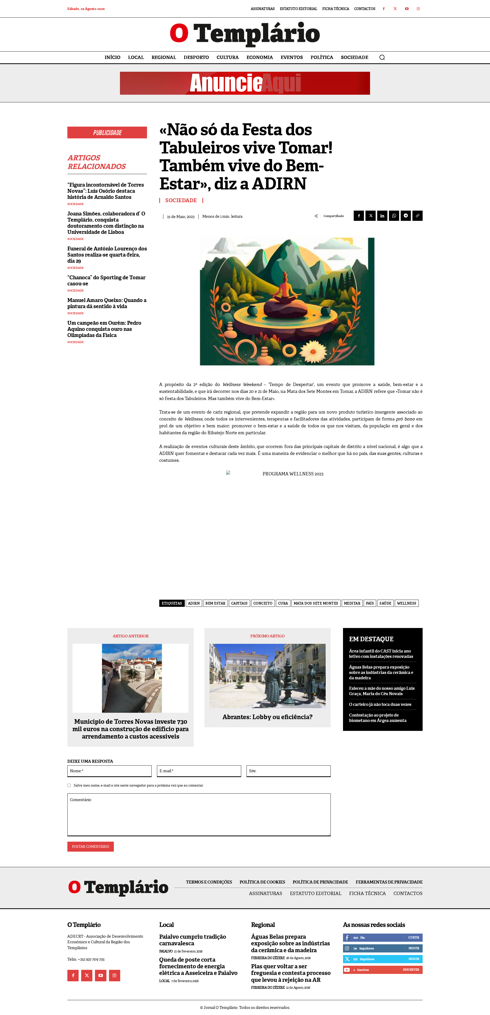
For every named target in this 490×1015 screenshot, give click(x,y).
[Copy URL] (417, 216)
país (370, 603)
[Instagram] (418, 8)
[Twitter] (395, 8)
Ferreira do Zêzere (268, 958)
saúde (385, 603)
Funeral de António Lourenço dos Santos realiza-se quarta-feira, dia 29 (107, 254)
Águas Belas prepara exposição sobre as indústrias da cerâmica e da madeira (381, 672)
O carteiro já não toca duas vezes (380, 704)
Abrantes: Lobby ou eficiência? (268, 717)
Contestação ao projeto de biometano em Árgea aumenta (378, 717)
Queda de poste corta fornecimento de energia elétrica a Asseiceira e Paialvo (198, 966)
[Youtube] (406, 8)
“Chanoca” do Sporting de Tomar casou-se (106, 280)
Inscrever (411, 969)
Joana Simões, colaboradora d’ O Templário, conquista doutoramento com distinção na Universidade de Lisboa (106, 222)
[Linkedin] (382, 216)
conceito (263, 603)
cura (283, 603)
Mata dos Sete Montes (316, 603)
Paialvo (166, 951)
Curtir (413, 937)
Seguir (414, 948)
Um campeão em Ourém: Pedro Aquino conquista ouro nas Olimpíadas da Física (104, 329)
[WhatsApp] (394, 216)
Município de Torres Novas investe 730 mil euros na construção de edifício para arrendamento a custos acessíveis (130, 729)
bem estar (215, 603)
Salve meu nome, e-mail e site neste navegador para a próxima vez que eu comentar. (139, 785)
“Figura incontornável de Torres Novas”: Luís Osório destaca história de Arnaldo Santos (105, 191)
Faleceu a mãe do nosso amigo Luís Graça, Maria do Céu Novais (382, 691)
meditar (352, 603)
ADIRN (194, 603)
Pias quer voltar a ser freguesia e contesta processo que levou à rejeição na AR (291, 973)
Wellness (406, 603)
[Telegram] (406, 216)
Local (164, 981)
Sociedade (75, 204)
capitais (239, 603)
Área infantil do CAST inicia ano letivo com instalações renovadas (381, 653)
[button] (382, 57)
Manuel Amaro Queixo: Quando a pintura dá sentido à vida (106, 303)
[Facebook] (383, 8)
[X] (370, 216)
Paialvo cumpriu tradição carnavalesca (192, 940)
